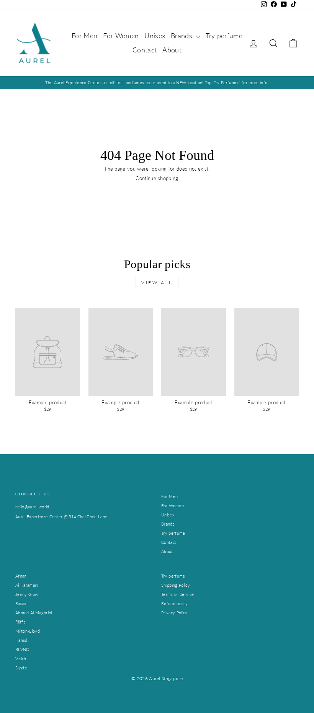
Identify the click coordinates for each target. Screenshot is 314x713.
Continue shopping (157, 178)
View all (157, 282)
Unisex (154, 35)
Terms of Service (177, 594)
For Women (121, 35)
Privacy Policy (174, 612)
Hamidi (21, 640)
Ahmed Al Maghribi (33, 612)
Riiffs (20, 621)
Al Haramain (26, 585)
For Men (84, 35)
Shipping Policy (175, 585)
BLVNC (22, 649)
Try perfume (224, 35)
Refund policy (174, 603)
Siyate (21, 667)
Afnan (21, 575)
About (172, 50)
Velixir (20, 658)
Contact (144, 50)
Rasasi (21, 603)
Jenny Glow (26, 594)
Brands (182, 35)
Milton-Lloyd (27, 630)
